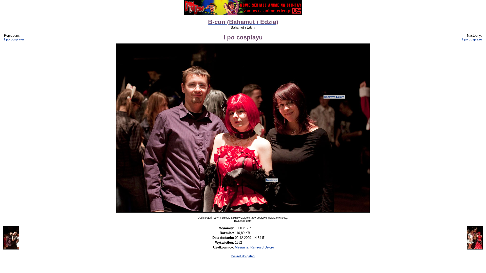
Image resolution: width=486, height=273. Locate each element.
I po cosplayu (14, 39)
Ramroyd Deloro (334, 96)
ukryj (249, 220)
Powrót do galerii (243, 256)
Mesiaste (271, 180)
